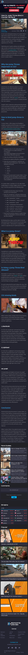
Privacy (18, 652)
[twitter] (23, 31)
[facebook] (21, 31)
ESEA (21, 275)
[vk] (25, 31)
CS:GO (16, 97)
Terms (22, 652)
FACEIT (15, 275)
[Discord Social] (16, 648)
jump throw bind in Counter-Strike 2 (12, 128)
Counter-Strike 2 (13, 50)
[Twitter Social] (8, 648)
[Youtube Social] (12, 648)
